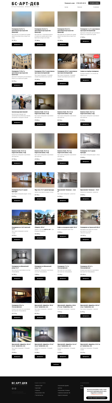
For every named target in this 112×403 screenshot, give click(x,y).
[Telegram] (15, 388)
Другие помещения (63, 395)
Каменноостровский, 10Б (64, 392)
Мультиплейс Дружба (63, 385)
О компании (96, 7)
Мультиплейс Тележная (64, 390)
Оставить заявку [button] (94, 3)
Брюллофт (38, 388)
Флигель (38, 390)
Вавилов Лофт (39, 385)
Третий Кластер (39, 395)
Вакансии (80, 7)
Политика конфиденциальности (19, 393)
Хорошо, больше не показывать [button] (97, 397)
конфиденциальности (96, 394)
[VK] (13, 388)
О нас (81, 385)
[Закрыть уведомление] (108, 388)
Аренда (66, 7)
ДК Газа (60, 388)
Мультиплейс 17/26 (40, 392)
